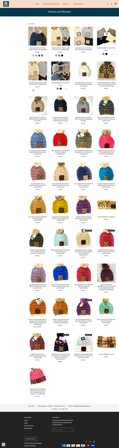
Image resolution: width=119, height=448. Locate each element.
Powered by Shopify (29, 445)
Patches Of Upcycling (35, 443)
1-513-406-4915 (63, 409)
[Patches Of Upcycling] (6, 4)
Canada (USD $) (30, 439)
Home (26, 423)
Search (26, 420)
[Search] (108, 4)
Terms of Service (29, 425)
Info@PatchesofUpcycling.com (82, 406)
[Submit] (72, 430)
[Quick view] (45, 44)
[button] (66, 4)
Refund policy (28, 428)
